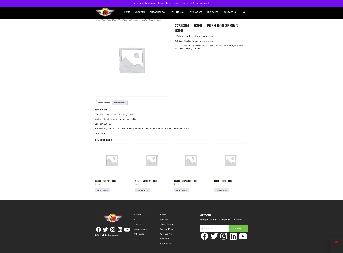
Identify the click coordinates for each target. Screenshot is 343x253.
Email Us (188, 41)
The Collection (158, 12)
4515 (226, 45)
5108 (177, 48)
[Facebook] (98, 229)
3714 (216, 45)
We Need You (178, 12)
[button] (244, 12)
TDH (194, 48)
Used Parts (113, 20)
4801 (231, 45)
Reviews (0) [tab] (120, 102)
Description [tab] (104, 102)
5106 (241, 45)
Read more (102, 190)
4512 (221, 45)
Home (127, 12)
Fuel (121, 20)
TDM (199, 48)
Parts (104, 20)
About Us (140, 12)
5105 (236, 45)
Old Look (187, 48)
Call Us (178, 41)
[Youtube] (127, 229)
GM (181, 48)
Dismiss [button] (207, 3)
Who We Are (196, 12)
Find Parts (212, 12)
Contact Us (229, 12)
